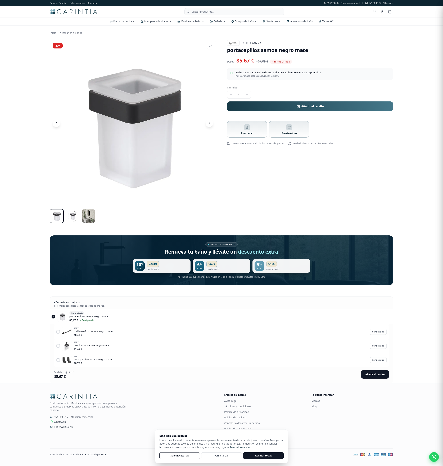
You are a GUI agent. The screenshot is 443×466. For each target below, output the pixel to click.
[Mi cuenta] (382, 11)
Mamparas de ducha (156, 21)
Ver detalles (378, 331)
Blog (314, 406)
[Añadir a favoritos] (210, 46)
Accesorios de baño (301, 21)
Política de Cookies (235, 417)
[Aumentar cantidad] (247, 94)
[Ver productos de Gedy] (233, 43)
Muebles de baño (191, 21)
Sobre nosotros (77, 3)
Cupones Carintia (58, 3)
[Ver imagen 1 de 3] (57, 216)
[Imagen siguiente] (209, 123)
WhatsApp (60, 421)
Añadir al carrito (375, 374)
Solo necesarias (179, 455)
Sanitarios (272, 21)
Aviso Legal (230, 400)
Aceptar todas (263, 455)
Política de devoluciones (238, 428)
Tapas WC (327, 21)
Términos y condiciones (237, 406)
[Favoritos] (374, 11)
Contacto (92, 3)
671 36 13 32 (381, 3)
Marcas (315, 400)
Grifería (218, 21)
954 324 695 (343, 3)
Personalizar (221, 455)
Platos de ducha (122, 21)
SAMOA (257, 42)
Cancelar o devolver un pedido (242, 423)
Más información (240, 447)
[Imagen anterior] (56, 123)
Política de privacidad (236, 412)
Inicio (53, 32)
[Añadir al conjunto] (58, 332)
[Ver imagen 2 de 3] (73, 216)
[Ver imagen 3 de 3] (89, 216)
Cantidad (232, 87)
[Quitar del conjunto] (55, 317)
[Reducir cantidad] (231, 94)
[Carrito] (389, 11)
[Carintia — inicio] (74, 12)
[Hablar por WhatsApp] (434, 457)
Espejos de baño (244, 21)
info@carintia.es (63, 426)
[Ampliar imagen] (133, 123)
